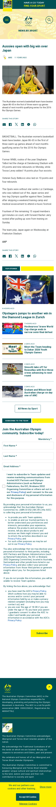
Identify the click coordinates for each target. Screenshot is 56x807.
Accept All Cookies (27, 797)
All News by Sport (28, 408)
